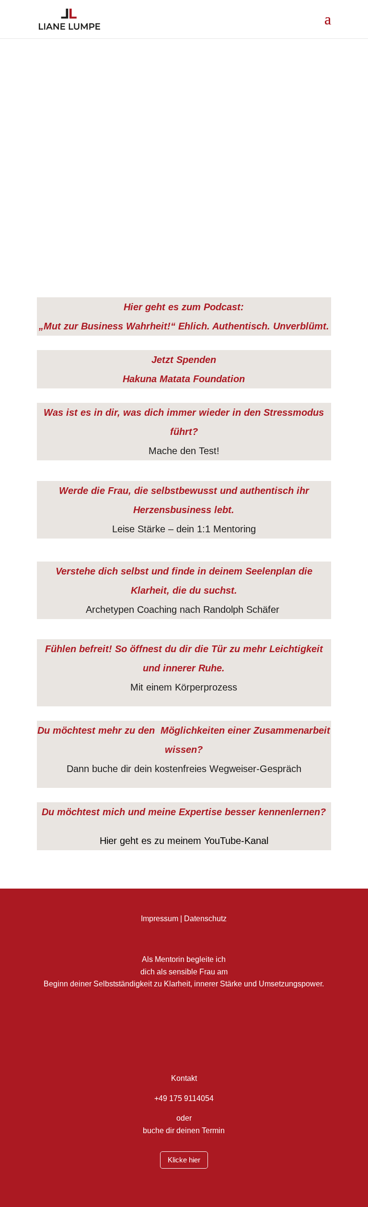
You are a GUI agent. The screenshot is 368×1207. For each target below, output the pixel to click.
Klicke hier (184, 1160)
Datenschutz (205, 918)
